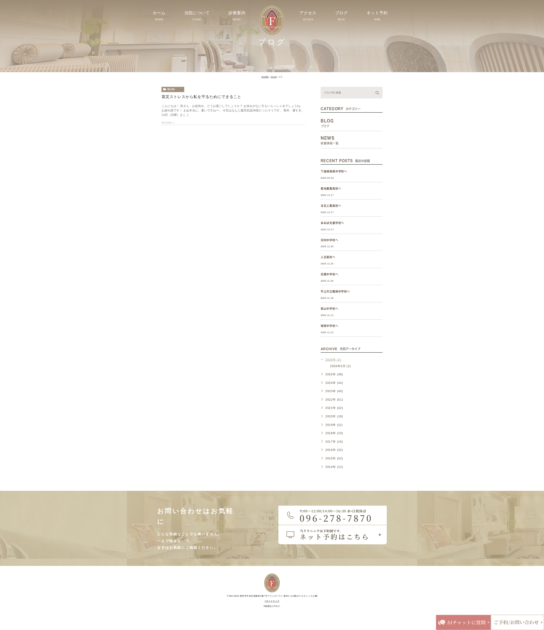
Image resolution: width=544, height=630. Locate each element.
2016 (274, 77)
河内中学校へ (329, 240)
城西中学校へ (329, 325)
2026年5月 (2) (340, 366)
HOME (265, 77)
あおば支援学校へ (332, 223)
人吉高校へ (328, 257)
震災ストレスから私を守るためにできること (201, 97)
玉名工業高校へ (331, 205)
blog (171, 89)
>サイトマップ (272, 601)
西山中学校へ (329, 308)
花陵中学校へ (329, 274)
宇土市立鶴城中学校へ (335, 291)
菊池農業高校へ (331, 188)
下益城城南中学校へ (334, 171)
